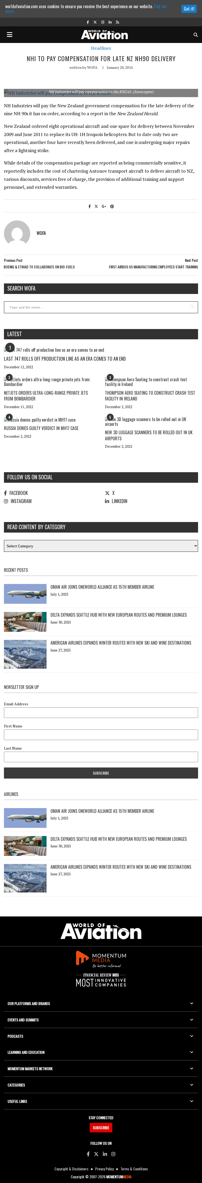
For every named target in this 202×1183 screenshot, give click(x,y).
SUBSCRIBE (101, 1127)
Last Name (13, 748)
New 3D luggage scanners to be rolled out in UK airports (149, 435)
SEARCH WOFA (21, 288)
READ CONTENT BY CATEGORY (36, 527)
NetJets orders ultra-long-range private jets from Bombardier (46, 396)
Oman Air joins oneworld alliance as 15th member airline (102, 587)
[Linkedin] (105, 1153)
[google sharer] (104, 206)
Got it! (189, 9)
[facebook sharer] (89, 206)
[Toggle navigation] (9, 34)
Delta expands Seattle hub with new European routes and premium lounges (118, 615)
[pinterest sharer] (112, 206)
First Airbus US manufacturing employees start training (153, 266)
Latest (14, 334)
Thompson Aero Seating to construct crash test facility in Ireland (150, 396)
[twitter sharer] (96, 206)
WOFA (92, 67)
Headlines (101, 48)
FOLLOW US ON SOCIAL (30, 477)
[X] (96, 1153)
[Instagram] (113, 1153)
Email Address (16, 704)
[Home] (101, 931)
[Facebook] (88, 1153)
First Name (13, 726)
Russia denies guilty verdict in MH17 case (41, 428)
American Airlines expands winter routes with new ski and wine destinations (120, 643)
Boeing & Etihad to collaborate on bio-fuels (39, 266)
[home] (104, 34)
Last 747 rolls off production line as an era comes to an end (65, 358)
